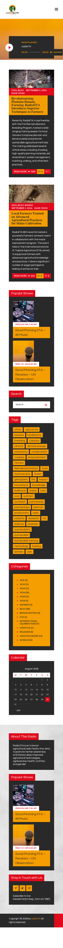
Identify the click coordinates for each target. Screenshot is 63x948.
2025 (22, 596)
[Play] (9, 48)
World (29, 205)
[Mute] (51, 52)
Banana (19, 435)
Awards (24, 605)
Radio (36, 513)
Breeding (19, 440)
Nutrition (28, 496)
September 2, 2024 (36, 90)
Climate (18, 446)
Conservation (39, 451)
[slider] (58, 52)
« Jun (18, 710)
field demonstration (26, 468)
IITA (33, 479)
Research (33, 518)
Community (20, 451)
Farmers (19, 462)
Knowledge (38, 485)
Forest (38, 474)
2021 (22, 580)
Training (36, 546)
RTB (44, 518)
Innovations (21, 485)
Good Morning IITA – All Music (30, 332)
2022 (22, 584)
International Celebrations (28, 622)
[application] (42, 52)
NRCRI (16, 496)
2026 (22, 600)
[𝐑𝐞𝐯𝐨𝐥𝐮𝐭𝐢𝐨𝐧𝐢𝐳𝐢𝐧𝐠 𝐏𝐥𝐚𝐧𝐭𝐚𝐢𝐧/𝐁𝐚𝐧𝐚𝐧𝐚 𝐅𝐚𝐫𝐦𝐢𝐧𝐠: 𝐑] (31, 82)
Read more (20, 171)
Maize (33, 490)
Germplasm (21, 479)
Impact (43, 479)
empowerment (37, 457)
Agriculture (31, 429)
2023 (22, 588)
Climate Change (36, 446)
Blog (21, 90)
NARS (43, 490)
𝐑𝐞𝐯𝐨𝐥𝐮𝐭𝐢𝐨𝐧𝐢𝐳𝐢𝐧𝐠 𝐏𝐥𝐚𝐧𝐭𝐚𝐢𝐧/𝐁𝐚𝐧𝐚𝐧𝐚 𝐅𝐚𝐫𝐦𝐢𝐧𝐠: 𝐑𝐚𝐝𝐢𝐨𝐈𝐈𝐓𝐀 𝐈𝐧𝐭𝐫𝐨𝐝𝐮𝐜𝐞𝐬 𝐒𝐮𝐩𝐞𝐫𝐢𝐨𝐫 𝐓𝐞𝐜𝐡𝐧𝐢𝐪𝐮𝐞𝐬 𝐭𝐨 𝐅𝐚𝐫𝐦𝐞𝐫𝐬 (27, 105)
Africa (17, 429)
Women (18, 551)
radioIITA (36, 918)
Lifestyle (25, 628)
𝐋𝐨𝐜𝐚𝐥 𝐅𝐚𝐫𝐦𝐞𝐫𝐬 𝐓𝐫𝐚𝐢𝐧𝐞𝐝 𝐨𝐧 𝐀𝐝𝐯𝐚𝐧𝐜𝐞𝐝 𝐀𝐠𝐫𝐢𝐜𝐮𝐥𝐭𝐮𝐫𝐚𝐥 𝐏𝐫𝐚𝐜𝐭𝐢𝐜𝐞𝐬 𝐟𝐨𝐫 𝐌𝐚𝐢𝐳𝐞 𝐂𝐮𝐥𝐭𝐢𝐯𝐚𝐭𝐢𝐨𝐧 (27, 218)
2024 (14, 90)
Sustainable (21, 535)
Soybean (33, 524)
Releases (25, 632)
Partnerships (22, 507)
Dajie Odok (18, 93)
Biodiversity (34, 435)
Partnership (36, 501)
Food (44, 468)
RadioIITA (19, 518)
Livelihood (20, 490)
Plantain (38, 507)
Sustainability (22, 529)
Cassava (34, 440)
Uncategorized (29, 636)
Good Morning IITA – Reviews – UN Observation (30, 374)
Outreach (20, 501)
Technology (21, 546)
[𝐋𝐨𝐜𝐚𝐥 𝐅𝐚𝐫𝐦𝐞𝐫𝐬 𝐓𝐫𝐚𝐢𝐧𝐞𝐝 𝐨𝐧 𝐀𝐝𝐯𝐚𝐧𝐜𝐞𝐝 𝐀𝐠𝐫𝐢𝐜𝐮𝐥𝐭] (31, 197)
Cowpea (19, 457)
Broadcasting (28, 613)
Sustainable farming (26, 540)
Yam (29, 551)
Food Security (22, 474)
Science (19, 524)
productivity (21, 513)
